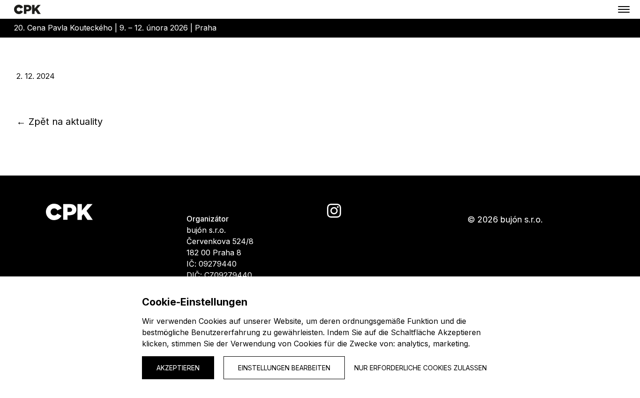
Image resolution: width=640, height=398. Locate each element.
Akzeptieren (178, 368)
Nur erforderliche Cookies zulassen (420, 368)
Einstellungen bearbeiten (284, 368)
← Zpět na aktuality (59, 121)
